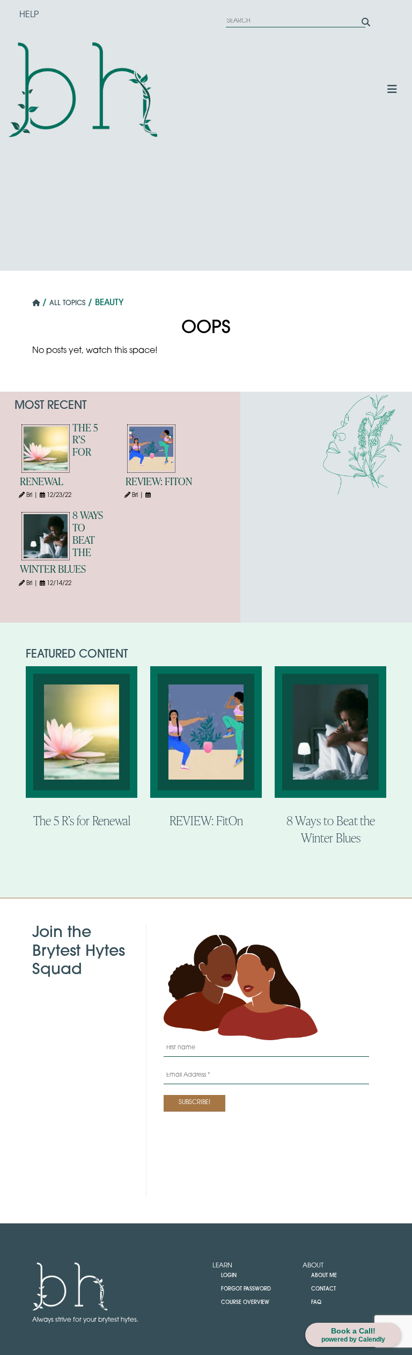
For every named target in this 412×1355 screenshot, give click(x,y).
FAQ (316, 1302)
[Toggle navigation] (392, 90)
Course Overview (245, 1302)
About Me (324, 1275)
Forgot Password (246, 1289)
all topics (67, 303)
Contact (323, 1289)
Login (229, 1275)
